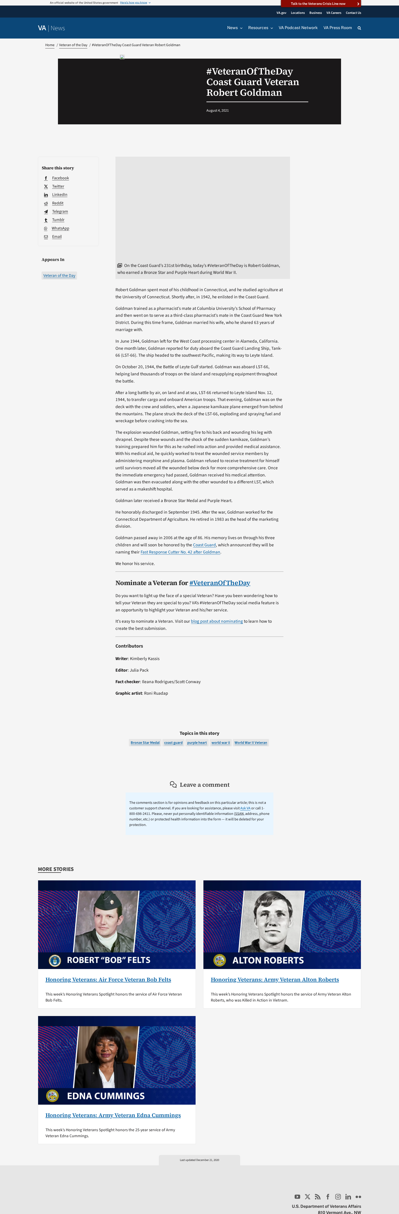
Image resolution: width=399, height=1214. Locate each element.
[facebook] (328, 1196)
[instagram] (338, 1196)
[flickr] (358, 1196)
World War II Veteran (251, 742)
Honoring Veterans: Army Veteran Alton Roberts (275, 979)
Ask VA (245, 808)
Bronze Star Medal (145, 742)
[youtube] (297, 1196)
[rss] (317, 1196)
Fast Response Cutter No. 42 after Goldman (180, 552)
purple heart (197, 742)
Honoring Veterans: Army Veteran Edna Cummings (113, 1115)
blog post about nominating (217, 621)
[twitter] (307, 1196)
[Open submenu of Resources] (270, 28)
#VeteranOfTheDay (220, 582)
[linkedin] (348, 1196)
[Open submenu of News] (240, 28)
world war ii (221, 742)
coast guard (173, 742)
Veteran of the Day (59, 275)
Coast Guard (204, 545)
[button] (359, 28)
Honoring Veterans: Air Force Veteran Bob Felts (108, 979)
